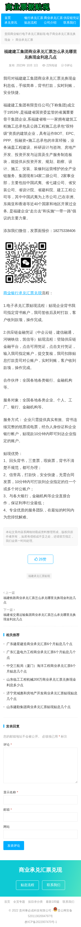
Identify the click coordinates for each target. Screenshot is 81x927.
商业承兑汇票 (52, 18)
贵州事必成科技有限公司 (35, 910)
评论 (7, 744)
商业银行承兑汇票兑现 (22, 293)
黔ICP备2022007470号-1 (41, 922)
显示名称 (10, 792)
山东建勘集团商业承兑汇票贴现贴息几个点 (39, 707)
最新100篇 (52, 901)
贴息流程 (30, 22)
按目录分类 (35, 901)
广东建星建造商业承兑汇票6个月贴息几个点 (39, 644)
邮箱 (7, 809)
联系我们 (69, 22)
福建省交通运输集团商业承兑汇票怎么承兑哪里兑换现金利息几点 (39, 617)
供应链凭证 (71, 18)
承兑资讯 (10, 22)
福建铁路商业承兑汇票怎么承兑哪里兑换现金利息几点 (39, 600)
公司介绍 (50, 22)
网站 (6, 826)
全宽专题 (19, 901)
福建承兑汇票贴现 (39, 576)
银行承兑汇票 (32, 18)
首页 (7, 18)
